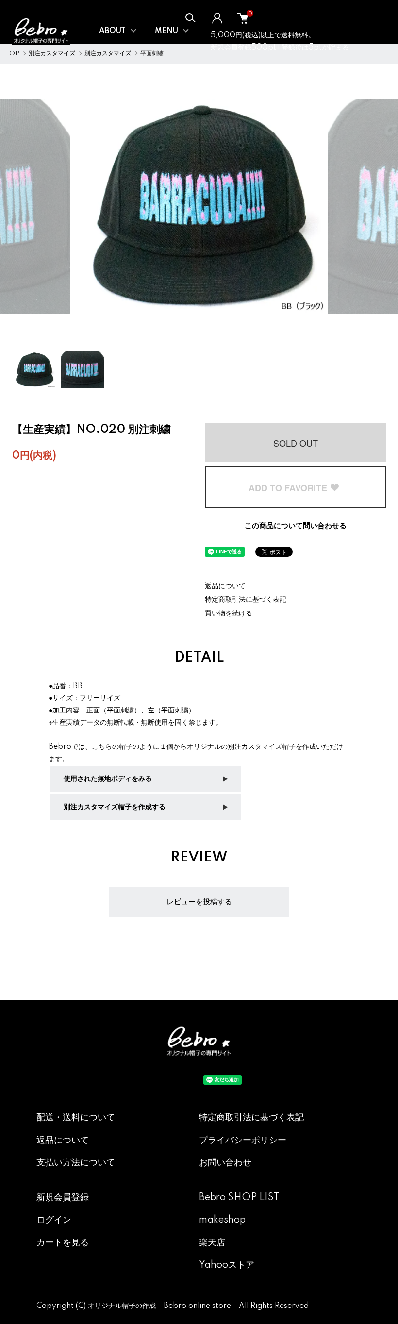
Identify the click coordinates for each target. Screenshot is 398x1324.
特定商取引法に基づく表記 (245, 600)
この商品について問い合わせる (296, 526)
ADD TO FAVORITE (289, 487)
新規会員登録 (62, 1198)
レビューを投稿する (199, 902)
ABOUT (112, 31)
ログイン (53, 1220)
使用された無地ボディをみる (108, 779)
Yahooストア (226, 1265)
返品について (225, 586)
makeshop (222, 1220)
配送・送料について (75, 1118)
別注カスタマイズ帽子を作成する (115, 807)
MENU (166, 31)
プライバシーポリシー (242, 1140)
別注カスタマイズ (52, 53)
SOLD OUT (295, 442)
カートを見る (62, 1243)
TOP (12, 53)
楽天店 (212, 1243)
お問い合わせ (225, 1163)
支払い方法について (75, 1163)
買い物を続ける (228, 613)
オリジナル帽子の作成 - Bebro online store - (163, 1306)
